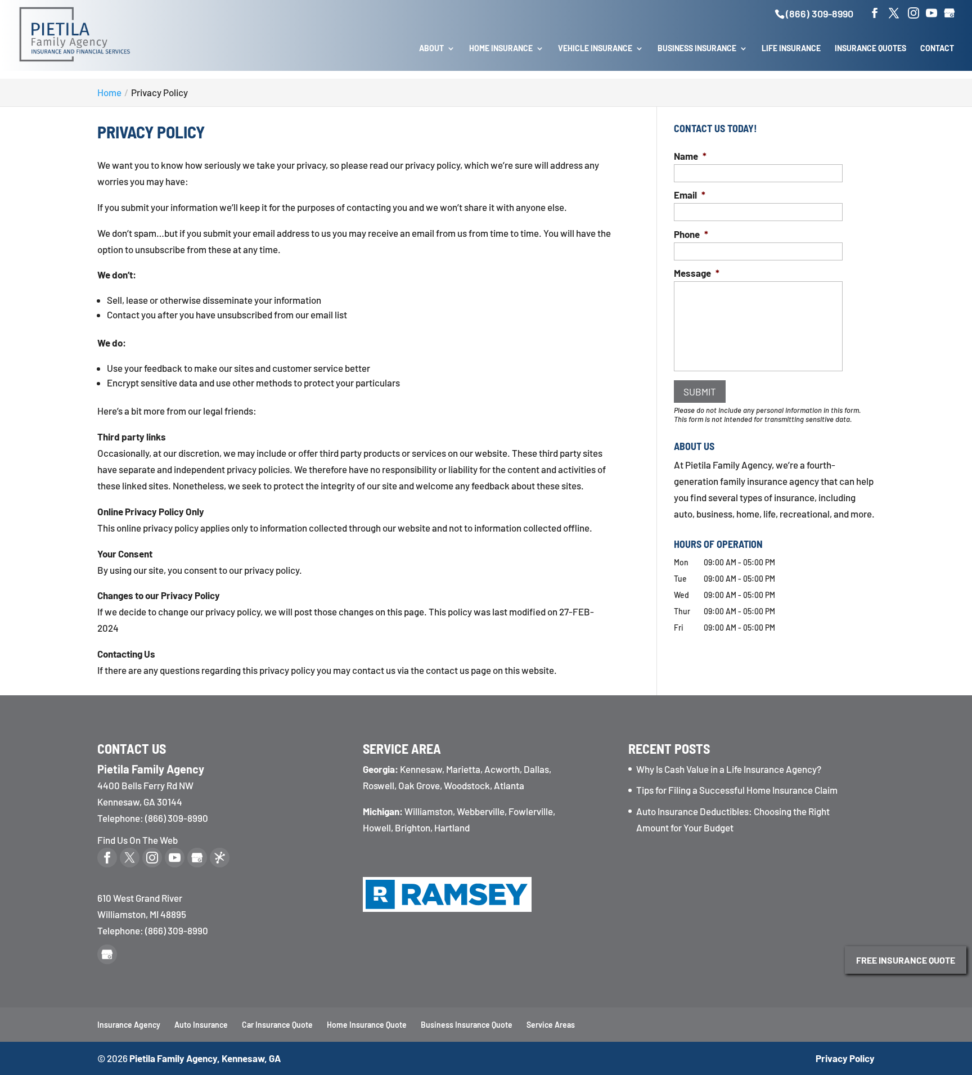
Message (696, 272)
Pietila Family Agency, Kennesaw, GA (205, 1058)
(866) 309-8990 (819, 13)
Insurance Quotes (870, 48)
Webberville (481, 811)
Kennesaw (421, 769)
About (431, 48)
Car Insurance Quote (277, 1024)
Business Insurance (697, 48)
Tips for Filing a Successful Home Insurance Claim (737, 789)
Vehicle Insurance (595, 48)
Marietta (463, 769)
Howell (377, 827)
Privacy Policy (845, 1058)
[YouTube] (931, 13)
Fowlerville (530, 811)
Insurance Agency (128, 1024)
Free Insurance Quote (905, 960)
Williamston (428, 811)
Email (689, 194)
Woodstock (467, 785)
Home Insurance (501, 48)
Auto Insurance (201, 1024)
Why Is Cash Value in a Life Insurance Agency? (728, 769)
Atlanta (509, 785)
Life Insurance (791, 48)
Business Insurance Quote (466, 1024)
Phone (691, 234)
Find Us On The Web (137, 839)
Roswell (378, 785)
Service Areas (550, 1024)
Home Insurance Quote (367, 1024)
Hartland (452, 827)
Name (690, 155)
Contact (937, 48)
